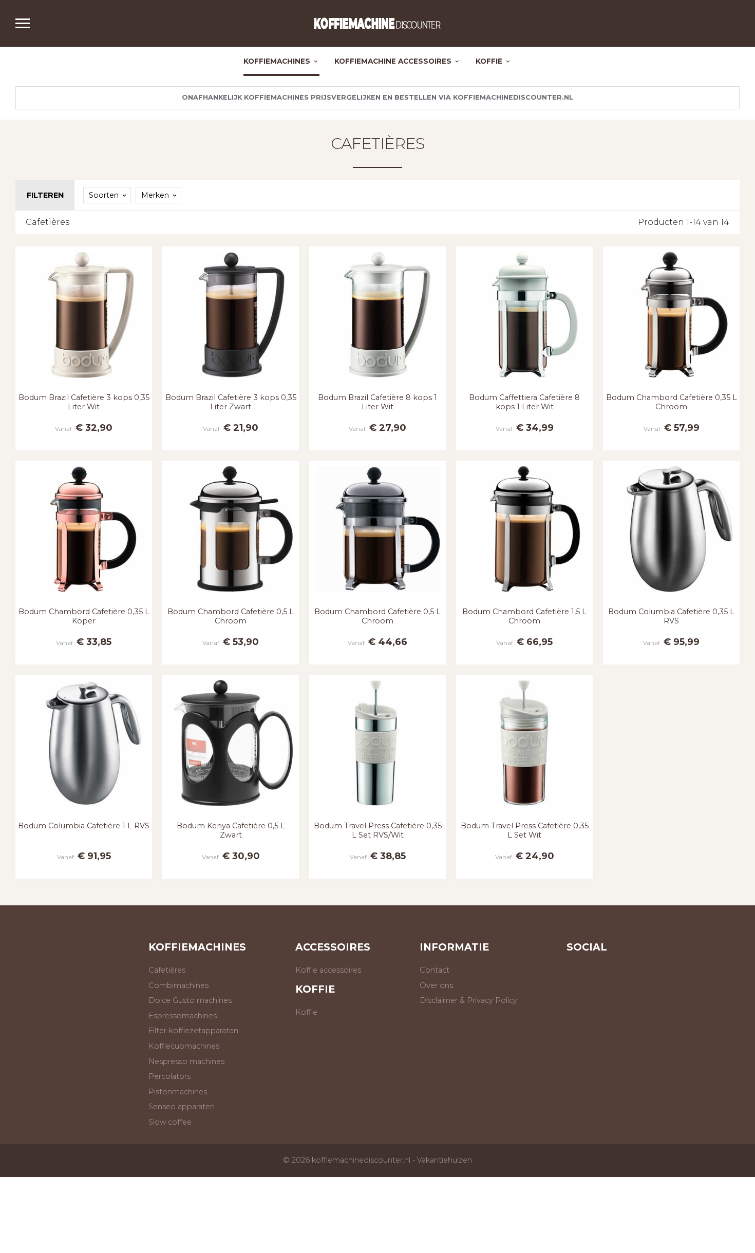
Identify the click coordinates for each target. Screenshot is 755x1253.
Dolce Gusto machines (190, 1000)
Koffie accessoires (328, 970)
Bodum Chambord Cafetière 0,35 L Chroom (671, 402)
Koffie (306, 1012)
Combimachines (178, 985)
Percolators (169, 1076)
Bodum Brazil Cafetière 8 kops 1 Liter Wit (377, 402)
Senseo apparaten (181, 1106)
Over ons (436, 985)
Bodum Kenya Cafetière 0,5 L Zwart (231, 830)
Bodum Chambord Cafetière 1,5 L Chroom (524, 616)
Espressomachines (182, 1015)
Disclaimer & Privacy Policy (468, 1000)
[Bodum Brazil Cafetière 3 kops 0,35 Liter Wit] (83, 380)
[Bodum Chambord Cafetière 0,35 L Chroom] (671, 380)
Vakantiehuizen (444, 1160)
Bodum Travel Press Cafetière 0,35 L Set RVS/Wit (378, 830)
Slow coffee (170, 1122)
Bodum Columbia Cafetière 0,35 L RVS (671, 616)
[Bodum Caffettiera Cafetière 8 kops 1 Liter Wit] (524, 380)
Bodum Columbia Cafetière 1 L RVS (83, 825)
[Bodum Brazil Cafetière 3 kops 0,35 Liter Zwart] (230, 380)
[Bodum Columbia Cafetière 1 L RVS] (83, 808)
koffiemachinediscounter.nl (361, 1160)
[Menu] (27, 23)
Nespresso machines (186, 1061)
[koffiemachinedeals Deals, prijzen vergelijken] (377, 23)
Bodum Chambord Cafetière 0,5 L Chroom (230, 616)
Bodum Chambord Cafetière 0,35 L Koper (83, 616)
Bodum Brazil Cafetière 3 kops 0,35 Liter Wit (83, 402)
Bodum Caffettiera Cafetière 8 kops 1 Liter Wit (524, 402)
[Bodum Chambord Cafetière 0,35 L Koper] (83, 594)
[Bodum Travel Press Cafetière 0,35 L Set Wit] (524, 808)
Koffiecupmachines (183, 1046)
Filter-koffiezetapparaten (193, 1030)
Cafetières (378, 143)
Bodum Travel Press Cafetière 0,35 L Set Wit (525, 830)
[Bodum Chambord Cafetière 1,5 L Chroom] (524, 594)
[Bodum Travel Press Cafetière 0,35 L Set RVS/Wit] (377, 808)
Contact (434, 970)
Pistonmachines (177, 1091)
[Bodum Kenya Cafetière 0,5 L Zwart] (230, 808)
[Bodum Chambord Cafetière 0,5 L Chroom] (230, 594)
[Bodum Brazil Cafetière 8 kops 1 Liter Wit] (377, 380)
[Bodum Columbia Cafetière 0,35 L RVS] (671, 594)
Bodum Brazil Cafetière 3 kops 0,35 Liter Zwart (230, 402)
